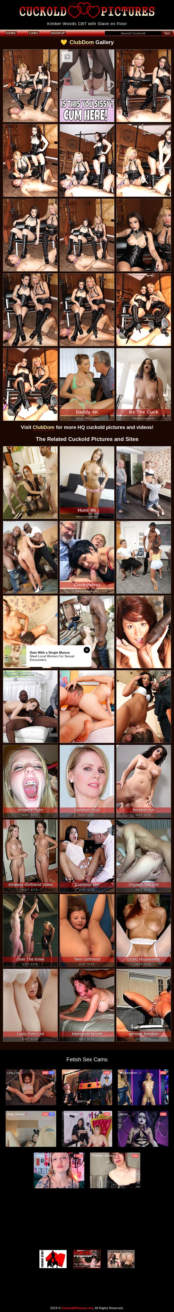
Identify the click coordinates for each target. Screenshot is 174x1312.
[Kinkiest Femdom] (121, 1259)
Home (11, 33)
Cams (33, 33)
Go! (167, 33)
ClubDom (82, 42)
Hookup (58, 33)
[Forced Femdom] (87, 1259)
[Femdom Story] (53, 1259)
